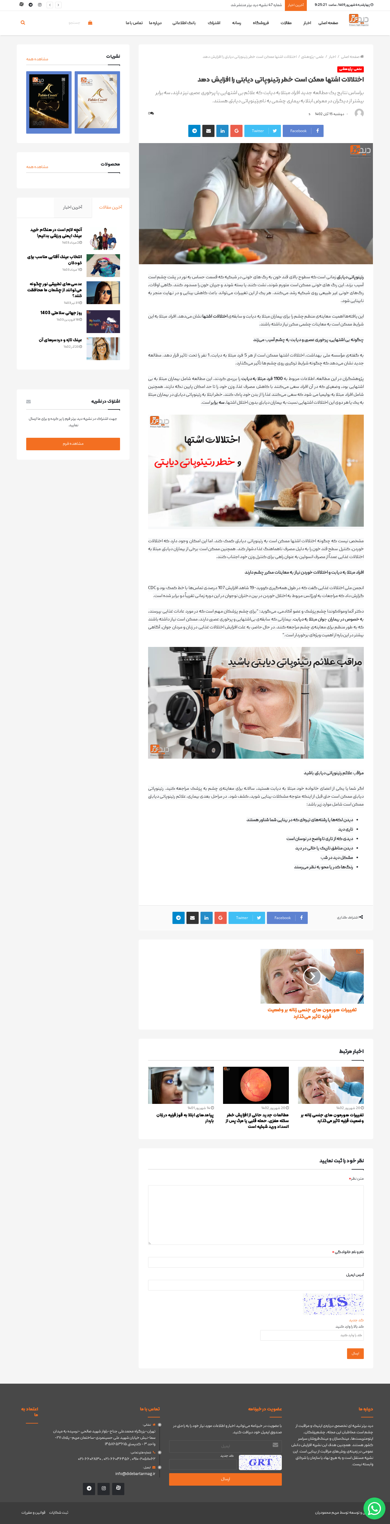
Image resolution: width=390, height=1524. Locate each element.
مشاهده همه (37, 59)
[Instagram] (39, 5)
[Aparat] (21, 5)
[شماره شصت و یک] (97, 102)
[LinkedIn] (222, 131)
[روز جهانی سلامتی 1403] (103, 321)
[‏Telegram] (194, 131)
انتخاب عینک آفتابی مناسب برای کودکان (54, 260)
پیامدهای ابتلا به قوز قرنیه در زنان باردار (185, 1118)
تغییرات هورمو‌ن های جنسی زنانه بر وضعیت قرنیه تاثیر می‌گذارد (233, 5)
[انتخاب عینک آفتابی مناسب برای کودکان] (103, 265)
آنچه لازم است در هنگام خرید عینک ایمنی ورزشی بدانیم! (56, 233)
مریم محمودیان (327, 1513)
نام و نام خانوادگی (348, 1252)
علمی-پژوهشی (312, 57)
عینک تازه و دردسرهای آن (60, 340)
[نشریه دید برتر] (358, 25)
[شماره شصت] (49, 102)
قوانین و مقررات (33, 1513)
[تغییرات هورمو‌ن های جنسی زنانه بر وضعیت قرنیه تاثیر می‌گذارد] (331, 1085)
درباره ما (155, 23)
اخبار (332, 57)
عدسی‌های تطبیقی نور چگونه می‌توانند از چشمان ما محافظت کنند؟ (54, 290)
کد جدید (356, 1320)
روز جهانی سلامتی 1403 (61, 313)
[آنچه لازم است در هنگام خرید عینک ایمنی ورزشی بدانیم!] (103, 238)
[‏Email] (208, 131)
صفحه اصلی (328, 23)
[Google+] (236, 131)
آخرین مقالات (110, 207)
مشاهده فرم (73, 444)
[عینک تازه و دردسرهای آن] (103, 348)
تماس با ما (134, 23)
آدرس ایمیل (355, 1275)
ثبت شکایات (58, 1513)
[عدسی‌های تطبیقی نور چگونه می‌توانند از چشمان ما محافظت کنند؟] (103, 292)
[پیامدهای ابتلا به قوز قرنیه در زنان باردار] (181, 1085)
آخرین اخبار (72, 207)
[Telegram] (30, 5)
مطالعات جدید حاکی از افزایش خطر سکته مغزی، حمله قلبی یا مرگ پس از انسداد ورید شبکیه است (257, 1121)
